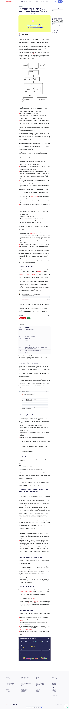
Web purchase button (9, 692)
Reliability (7, 686)
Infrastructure (8, 685)
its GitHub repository (30, 602)
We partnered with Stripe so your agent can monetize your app (57, 25)
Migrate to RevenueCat (25, 689)
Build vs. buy (23, 691)
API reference (54, 682)
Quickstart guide (54, 678)
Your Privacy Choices (37, 707)
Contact (37, 691)
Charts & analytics (9, 681)
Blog (37, 679)
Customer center (9, 682)
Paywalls (7, 677)
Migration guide (54, 679)
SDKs (52, 681)
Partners (37, 688)
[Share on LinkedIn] (54, 32)
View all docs (54, 677)
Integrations (8, 688)
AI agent (7, 689)
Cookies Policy (54, 691)
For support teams (24, 681)
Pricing (47, 1)
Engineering (20, 6)
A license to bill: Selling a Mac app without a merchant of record (57, 19)
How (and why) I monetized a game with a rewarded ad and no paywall (57, 12)
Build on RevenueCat (24, 692)
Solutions (30, 1)
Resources (42, 1)
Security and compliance (56, 694)
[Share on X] (52, 32)
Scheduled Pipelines (33, 233)
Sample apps (54, 683)
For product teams (24, 679)
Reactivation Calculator (40, 684)
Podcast (37, 681)
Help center (38, 690)
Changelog (7, 695)
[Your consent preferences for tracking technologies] (67, 707)
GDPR (53, 692)
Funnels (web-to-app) (9, 684)
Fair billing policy (54, 695)
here (26, 383)
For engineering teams (25, 677)
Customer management (10, 683)
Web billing (8, 691)
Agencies (22, 686)
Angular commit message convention (27, 274)
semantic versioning (45, 419)
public (34, 598)
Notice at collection (29, 707)
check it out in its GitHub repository (26, 591)
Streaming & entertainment (25, 688)
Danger (41, 367)
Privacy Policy (54, 690)
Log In (55, 1)
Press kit (37, 677)
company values (34, 196)
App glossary (38, 682)
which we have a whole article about (37, 53)
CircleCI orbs (35, 601)
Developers (36, 1)
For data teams (23, 682)
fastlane (25, 589)
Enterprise (23, 685)
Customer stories (39, 686)
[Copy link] (56, 32)
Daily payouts (8, 690)
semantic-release (40, 271)
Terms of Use (54, 689)
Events (37, 685)
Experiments (8, 678)
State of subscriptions (40, 683)
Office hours (38, 689)
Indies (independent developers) (26, 683)
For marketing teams (24, 678)
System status (54, 684)
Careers (37, 678)
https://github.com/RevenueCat (26, 629)
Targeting (7, 679)
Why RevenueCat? (24, 1)
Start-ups (22, 684)
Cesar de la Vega (25, 34)
